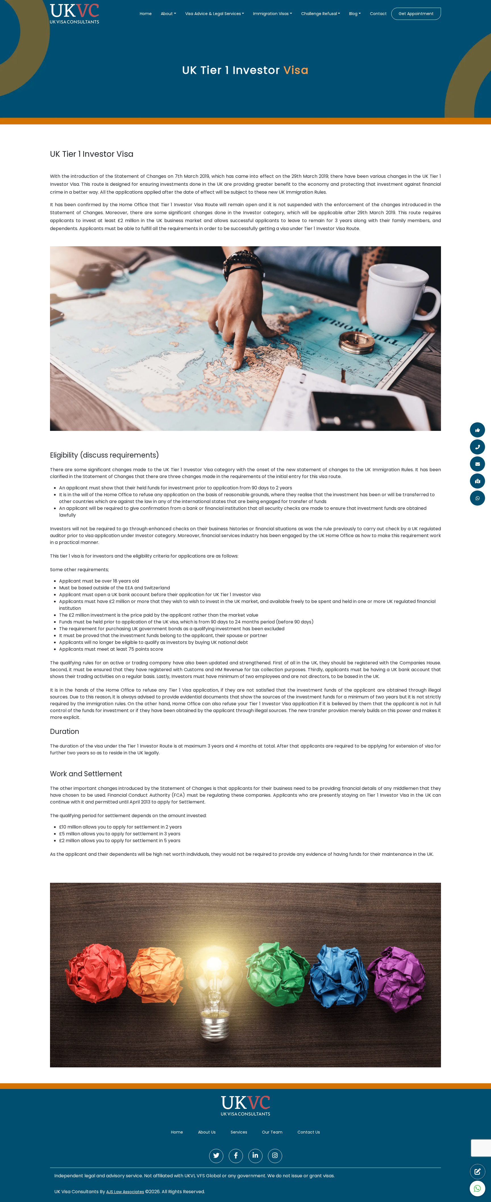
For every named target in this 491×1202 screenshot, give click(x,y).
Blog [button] (353, 13)
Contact (378, 13)
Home (146, 13)
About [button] (167, 13)
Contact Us (308, 1132)
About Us (207, 1132)
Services (239, 1132)
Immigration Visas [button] (271, 13)
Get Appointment (416, 13)
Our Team (272, 1132)
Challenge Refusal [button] (319, 13)
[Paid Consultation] (477, 1171)
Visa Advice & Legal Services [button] (213, 13)
